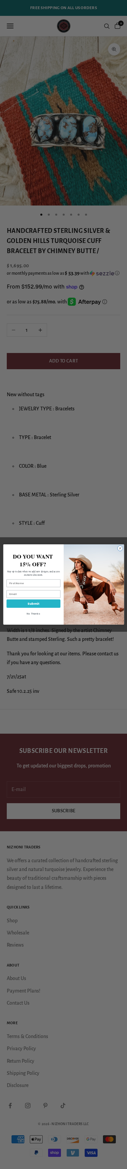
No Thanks (33, 614)
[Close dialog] (120, 548)
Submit (33, 603)
